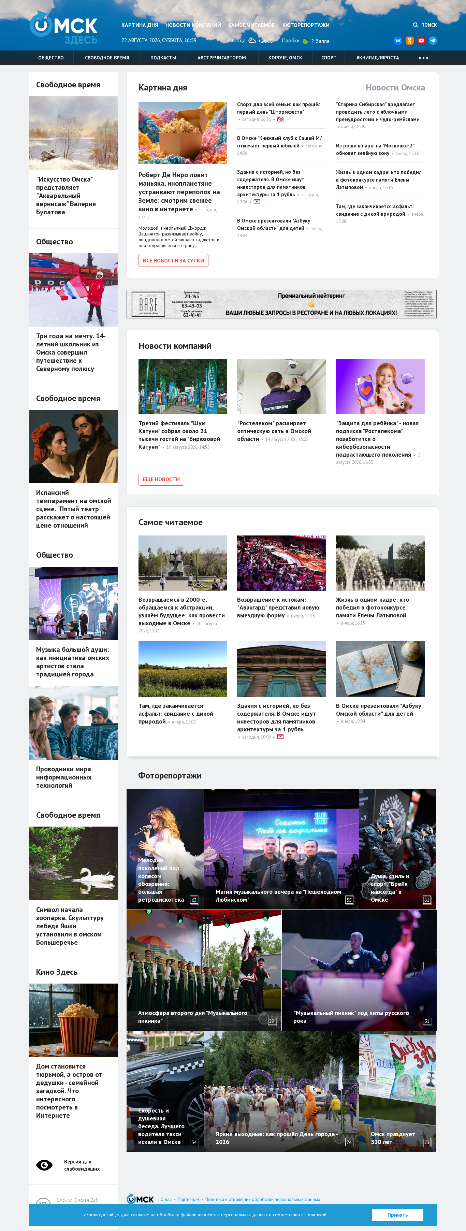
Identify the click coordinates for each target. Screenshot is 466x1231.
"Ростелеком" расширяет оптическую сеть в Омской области (274, 431)
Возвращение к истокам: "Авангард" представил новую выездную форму (278, 607)
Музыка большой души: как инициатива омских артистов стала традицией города (73, 661)
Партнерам (188, 1199)
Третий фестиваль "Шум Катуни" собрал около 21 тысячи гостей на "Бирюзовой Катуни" (179, 434)
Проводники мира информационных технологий (64, 777)
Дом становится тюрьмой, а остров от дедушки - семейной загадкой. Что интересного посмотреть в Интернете (69, 1091)
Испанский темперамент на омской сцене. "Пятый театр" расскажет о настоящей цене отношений (73, 509)
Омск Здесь (63, 27)
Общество (51, 58)
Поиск (428, 25)
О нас (166, 1199)
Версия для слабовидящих (82, 1165)
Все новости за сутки (173, 260)
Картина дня (139, 25)
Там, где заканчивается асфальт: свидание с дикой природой (176, 713)
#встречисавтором (222, 58)
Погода (237, 40)
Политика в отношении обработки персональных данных (262, 1199)
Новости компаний (193, 25)
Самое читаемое (252, 25)
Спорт (329, 58)
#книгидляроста (377, 58)
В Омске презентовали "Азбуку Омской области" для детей (378, 709)
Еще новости (161, 479)
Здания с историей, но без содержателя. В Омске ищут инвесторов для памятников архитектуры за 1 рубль (276, 717)
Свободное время (107, 58)
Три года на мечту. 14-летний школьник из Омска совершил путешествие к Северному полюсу (71, 352)
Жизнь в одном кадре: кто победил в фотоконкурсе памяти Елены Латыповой (379, 179)
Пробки (291, 40)
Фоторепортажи (306, 25)
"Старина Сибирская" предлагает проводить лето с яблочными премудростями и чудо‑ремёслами (378, 112)
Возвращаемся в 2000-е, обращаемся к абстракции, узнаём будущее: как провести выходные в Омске (182, 611)
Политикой (315, 1215)
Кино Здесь (57, 972)
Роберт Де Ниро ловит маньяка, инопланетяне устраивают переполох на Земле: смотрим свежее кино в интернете (179, 191)
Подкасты (163, 58)
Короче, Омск (285, 58)
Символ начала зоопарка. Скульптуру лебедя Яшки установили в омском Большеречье (70, 926)
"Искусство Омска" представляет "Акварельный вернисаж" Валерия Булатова (66, 195)
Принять (398, 1215)
